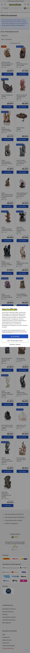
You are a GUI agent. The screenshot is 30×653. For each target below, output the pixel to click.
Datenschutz (12, 344)
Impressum (18, 344)
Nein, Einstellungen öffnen (15, 340)
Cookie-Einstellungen (7, 332)
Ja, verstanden (15, 336)
